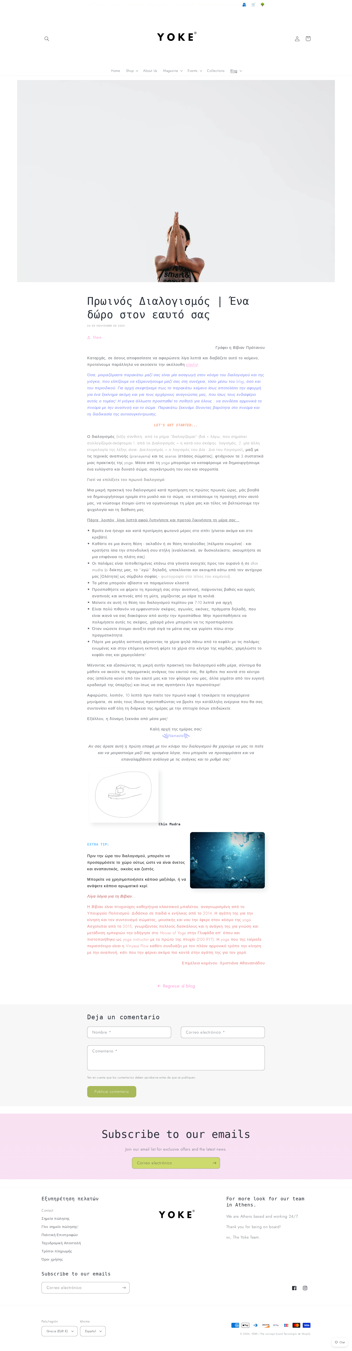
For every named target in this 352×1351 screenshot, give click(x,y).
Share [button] (97, 337)
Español (90, 1331)
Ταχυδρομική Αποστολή (61, 1243)
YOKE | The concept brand (267, 1334)
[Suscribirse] (214, 1163)
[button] (47, 38)
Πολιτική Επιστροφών (60, 1234)
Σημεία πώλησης (56, 1218)
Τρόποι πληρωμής (57, 1251)
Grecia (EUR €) (57, 1331)
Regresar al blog (179, 986)
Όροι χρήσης (52, 1259)
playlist (192, 364)
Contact (47, 1210)
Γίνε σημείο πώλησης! (60, 1226)
